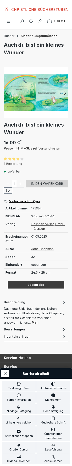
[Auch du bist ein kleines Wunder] (36, 92)
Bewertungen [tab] (14, 329)
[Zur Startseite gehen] (36, 9)
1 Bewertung (13, 164)
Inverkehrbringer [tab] (17, 336)
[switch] (19, 386)
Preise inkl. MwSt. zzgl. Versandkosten (32, 148)
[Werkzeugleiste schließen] (5, 373)
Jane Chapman (42, 249)
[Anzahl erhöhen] (20, 183)
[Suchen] (21, 21)
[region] (36, 92)
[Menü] (8, 21)
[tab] (35, 312)
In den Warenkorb (47, 184)
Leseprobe (36, 285)
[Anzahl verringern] (8, 183)
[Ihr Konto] (40, 21)
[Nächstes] (65, 92)
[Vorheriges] (7, 92)
